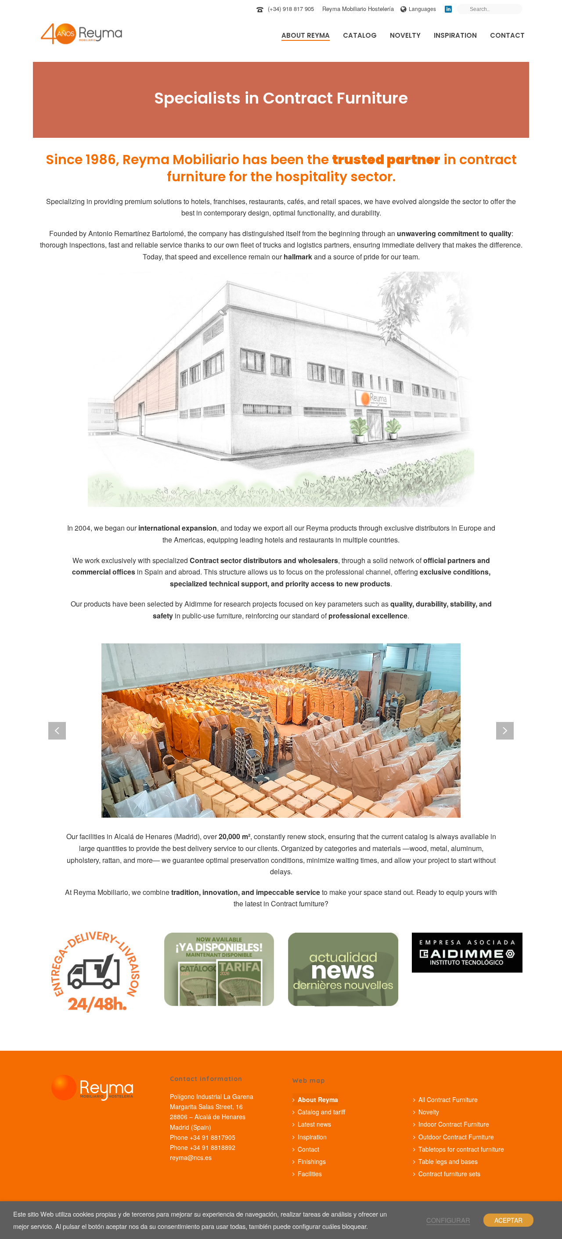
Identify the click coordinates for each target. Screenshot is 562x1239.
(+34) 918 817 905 (291, 8)
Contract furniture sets (449, 1173)
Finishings (312, 1161)
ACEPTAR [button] (508, 1220)
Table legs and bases (448, 1161)
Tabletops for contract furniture (461, 1149)
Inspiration (455, 35)
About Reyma (305, 35)
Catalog (360, 35)
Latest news (314, 1124)
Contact (507, 35)
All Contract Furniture (448, 1099)
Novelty (405, 35)
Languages (422, 8)
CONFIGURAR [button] (448, 1220)
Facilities (310, 1173)
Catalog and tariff (321, 1111)
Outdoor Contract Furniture (456, 1136)
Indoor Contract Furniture (453, 1124)
